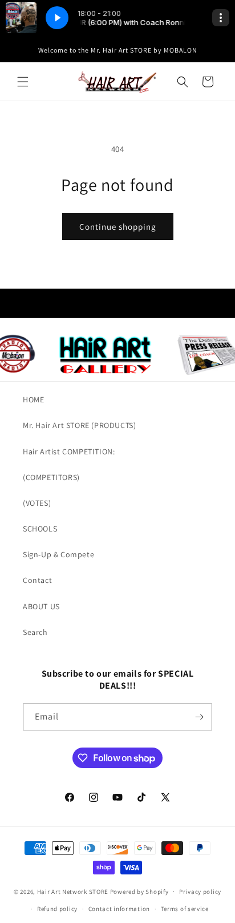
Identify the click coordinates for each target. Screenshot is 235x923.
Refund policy (57, 909)
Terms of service (185, 909)
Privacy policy (200, 892)
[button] (22, 81)
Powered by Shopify (139, 891)
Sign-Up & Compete (58, 554)
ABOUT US (41, 606)
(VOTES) (37, 503)
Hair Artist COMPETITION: (69, 451)
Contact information (119, 909)
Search (35, 632)
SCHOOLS (40, 529)
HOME (33, 399)
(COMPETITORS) (51, 477)
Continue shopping (117, 226)
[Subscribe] (199, 717)
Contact (37, 580)
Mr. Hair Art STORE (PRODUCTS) (79, 425)
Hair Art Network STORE (72, 891)
